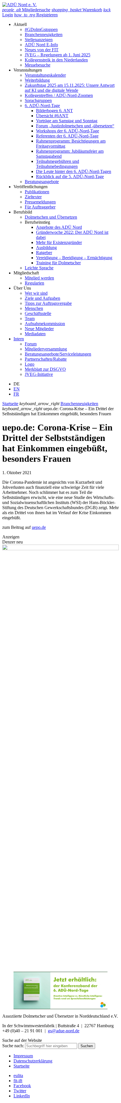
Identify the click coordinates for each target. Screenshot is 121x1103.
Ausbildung (46, 247)
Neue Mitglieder (39, 328)
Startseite (10, 403)
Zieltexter (33, 196)
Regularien (34, 283)
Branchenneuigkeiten (43, 34)
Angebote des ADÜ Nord (59, 227)
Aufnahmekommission (45, 323)
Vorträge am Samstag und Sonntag (66, 120)
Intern (19, 338)
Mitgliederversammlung (46, 349)
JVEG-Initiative (39, 374)
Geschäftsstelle (38, 313)
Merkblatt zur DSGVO (45, 369)
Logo (29, 364)
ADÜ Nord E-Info (41, 44)
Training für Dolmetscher (58, 262)
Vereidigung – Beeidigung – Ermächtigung (74, 257)
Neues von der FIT (42, 49)
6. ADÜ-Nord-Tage (42, 105)
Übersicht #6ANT (52, 115)
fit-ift (18, 1080)
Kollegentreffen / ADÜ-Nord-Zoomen (59, 95)
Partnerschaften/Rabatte (46, 359)
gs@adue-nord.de (63, 1030)
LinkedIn (22, 1095)
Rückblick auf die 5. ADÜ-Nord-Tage (70, 176)
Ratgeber (44, 252)
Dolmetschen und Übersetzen (51, 217)
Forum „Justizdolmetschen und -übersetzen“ (75, 125)
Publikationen (37, 191)
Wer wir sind (36, 293)
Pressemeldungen (40, 201)
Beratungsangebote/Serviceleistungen (58, 354)
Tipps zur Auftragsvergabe (48, 303)
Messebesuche (37, 65)
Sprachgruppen (38, 100)
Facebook (22, 1085)
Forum (31, 343)
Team (30, 318)
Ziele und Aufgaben (42, 298)
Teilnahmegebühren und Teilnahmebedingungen (57, 164)
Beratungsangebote (42, 181)
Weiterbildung (37, 80)
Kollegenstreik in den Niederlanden (56, 59)
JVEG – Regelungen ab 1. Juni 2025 (57, 54)
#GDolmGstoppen (41, 29)
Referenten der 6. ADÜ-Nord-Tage (67, 136)
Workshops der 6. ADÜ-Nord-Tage (67, 130)
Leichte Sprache (39, 267)
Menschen (34, 308)
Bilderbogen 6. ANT (54, 110)
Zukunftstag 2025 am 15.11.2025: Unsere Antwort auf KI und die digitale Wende (70, 88)
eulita (18, 1075)
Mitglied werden (39, 278)
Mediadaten (35, 333)
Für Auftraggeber (40, 207)
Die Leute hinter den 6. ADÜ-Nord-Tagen (73, 171)
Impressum (23, 1055)
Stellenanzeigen (39, 39)
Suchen (86, 1046)
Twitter (20, 1090)
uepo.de (39, 527)
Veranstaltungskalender (45, 75)
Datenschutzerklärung (33, 1060)
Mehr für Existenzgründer (59, 242)
